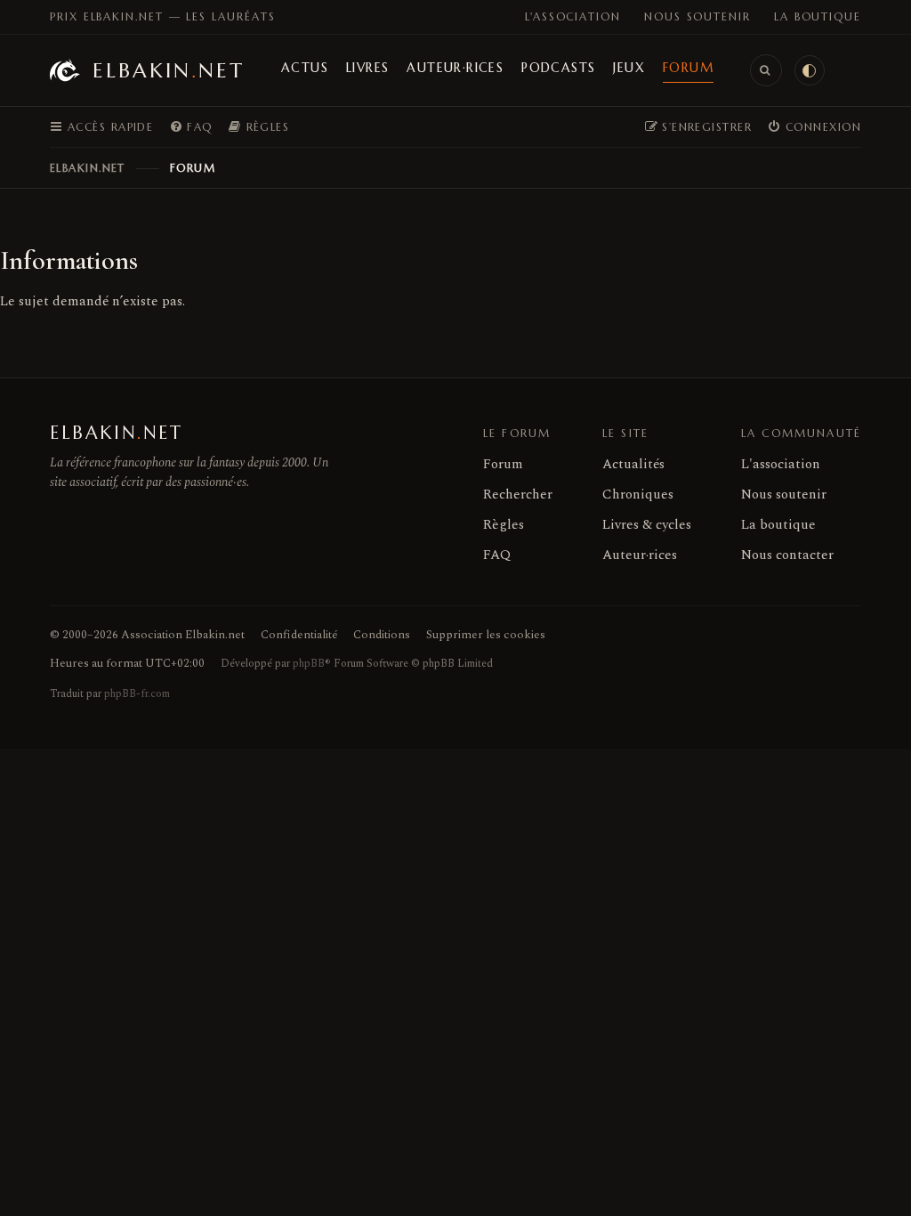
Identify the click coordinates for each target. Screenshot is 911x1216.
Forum (688, 68)
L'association (573, 16)
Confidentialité (299, 635)
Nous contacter (787, 555)
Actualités (633, 464)
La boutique (817, 16)
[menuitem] (190, 127)
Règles (503, 525)
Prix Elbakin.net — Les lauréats (163, 16)
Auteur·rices (455, 68)
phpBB (309, 663)
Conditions (381, 635)
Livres (367, 68)
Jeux (629, 68)
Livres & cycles (646, 525)
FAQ (497, 555)
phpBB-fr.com (137, 693)
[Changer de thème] (809, 70)
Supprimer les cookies (485, 635)
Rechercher (517, 494)
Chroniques (637, 494)
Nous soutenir (697, 16)
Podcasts (558, 68)
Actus (304, 68)
